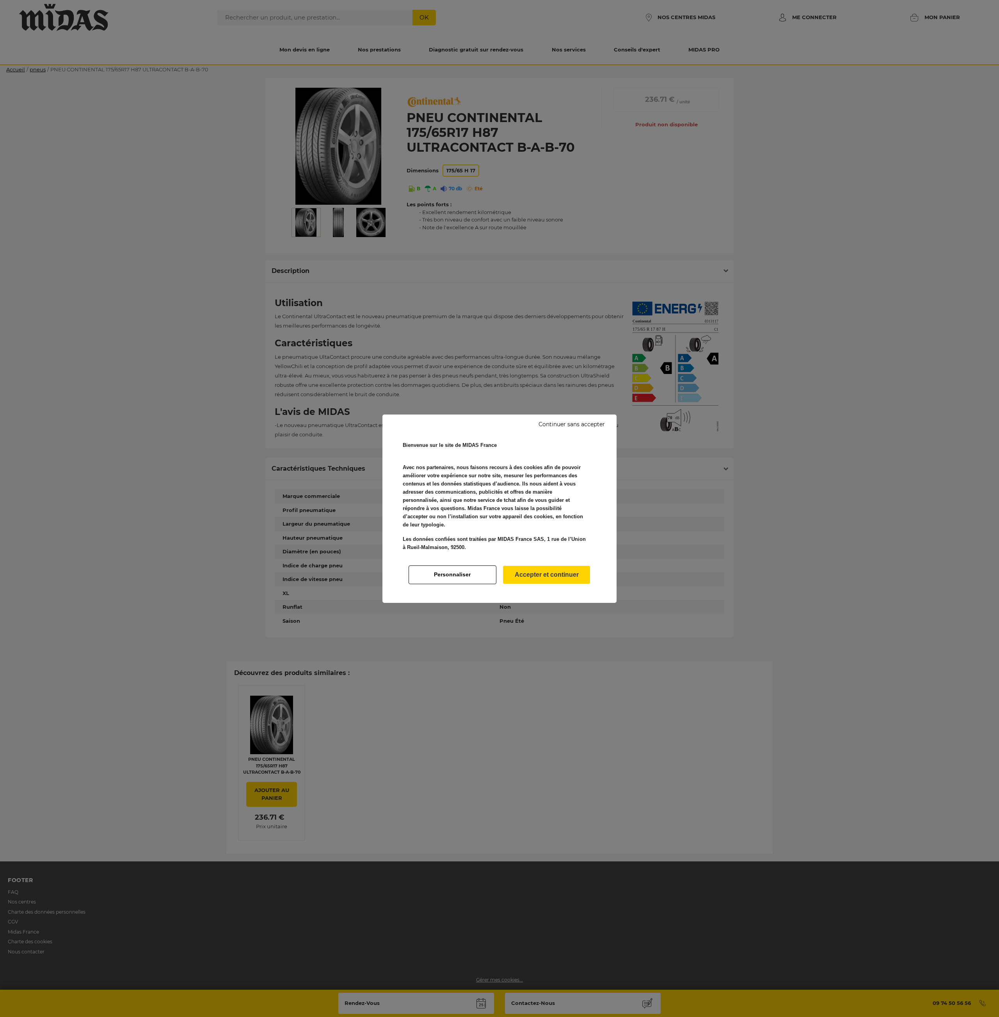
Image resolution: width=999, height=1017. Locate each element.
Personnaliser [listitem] (452, 574)
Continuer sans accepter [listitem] (572, 424)
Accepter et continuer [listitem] (547, 574)
